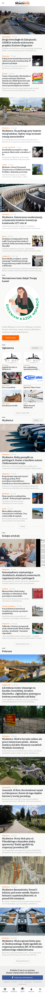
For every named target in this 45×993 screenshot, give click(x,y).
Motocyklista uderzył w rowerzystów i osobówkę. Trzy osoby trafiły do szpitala (14, 513)
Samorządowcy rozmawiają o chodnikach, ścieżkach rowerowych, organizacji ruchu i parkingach (21, 575)
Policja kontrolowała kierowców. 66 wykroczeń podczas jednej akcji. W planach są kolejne (16, 61)
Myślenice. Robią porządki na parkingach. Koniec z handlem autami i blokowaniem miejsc (22, 460)
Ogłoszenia (8, 348)
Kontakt (14, 982)
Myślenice (6, 56)
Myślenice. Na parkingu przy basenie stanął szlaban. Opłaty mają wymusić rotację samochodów (21, 134)
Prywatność (37, 982)
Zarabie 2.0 (6, 256)
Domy (25, 403)
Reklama (6, 982)
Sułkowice (6, 624)
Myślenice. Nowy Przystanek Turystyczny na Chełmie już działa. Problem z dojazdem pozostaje (16, 169)
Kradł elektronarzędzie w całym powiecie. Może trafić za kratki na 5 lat (16, 152)
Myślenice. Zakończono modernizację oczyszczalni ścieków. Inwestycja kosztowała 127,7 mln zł (22, 220)
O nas (21, 982)
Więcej (22, 526)
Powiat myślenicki (8, 147)
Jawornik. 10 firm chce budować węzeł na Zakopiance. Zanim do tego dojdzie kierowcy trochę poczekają (22, 793)
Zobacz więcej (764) (22, 413)
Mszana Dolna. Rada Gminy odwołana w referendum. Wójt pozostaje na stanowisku (14, 593)
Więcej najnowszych (22, 644)
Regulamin (22, 984)
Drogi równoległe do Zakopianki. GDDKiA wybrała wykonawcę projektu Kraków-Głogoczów (19, 43)
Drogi (4, 509)
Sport (4, 236)
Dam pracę (5, 385)
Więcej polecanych (22, 961)
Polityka (5, 589)
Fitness (5, 74)
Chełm (4, 165)
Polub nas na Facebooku (23, 978)
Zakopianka (6, 37)
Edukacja (5, 365)
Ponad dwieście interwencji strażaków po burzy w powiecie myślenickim (15, 611)
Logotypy (28, 982)
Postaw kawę (10, 338)
